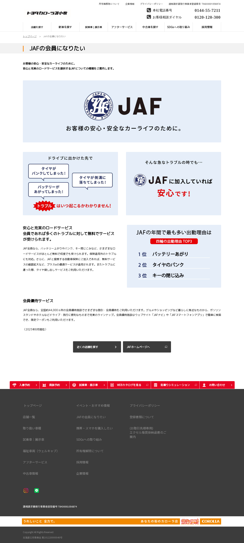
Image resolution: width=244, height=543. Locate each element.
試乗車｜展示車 (33, 439)
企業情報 (129, 4)
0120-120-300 (208, 17)
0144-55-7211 (207, 10)
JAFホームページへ (138, 347)
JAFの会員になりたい (91, 417)
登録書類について (142, 417)
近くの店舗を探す (87, 347)
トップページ (32, 405)
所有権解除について (109, 4)
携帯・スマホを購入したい (94, 428)
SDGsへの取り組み (89, 439)
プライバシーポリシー (151, 4)
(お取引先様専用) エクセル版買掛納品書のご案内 (148, 432)
